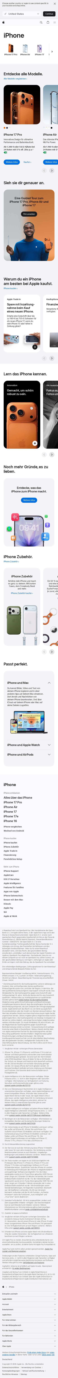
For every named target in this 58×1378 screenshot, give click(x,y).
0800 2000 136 (48, 1355)
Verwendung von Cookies (31, 1368)
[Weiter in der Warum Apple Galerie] (51, 358)
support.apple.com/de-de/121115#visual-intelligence (29, 1115)
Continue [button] (49, 14)
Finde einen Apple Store (36, 1353)
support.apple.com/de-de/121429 (22, 1123)
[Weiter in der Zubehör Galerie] (51, 651)
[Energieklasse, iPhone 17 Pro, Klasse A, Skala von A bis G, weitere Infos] (5, 152)
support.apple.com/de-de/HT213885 (23, 1157)
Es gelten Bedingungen (21, 1268)
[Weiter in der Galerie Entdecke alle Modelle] (51, 170)
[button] (21, 14)
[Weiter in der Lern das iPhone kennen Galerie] (51, 454)
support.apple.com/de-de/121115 (17, 1085)
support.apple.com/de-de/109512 (26, 1228)
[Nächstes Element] (52, 51)
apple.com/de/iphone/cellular (36, 1210)
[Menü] (54, 22)
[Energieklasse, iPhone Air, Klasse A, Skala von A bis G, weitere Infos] (45, 152)
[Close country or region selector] (54, 3)
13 (53, 589)
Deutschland (7, 1359)
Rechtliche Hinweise (10, 1374)
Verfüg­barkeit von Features (33, 1263)
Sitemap (24, 1374)
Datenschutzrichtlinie (10, 1368)
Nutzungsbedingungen (11, 1371)
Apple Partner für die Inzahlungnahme (33, 1000)
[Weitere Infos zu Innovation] (22, 415)
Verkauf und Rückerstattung (33, 1371)
